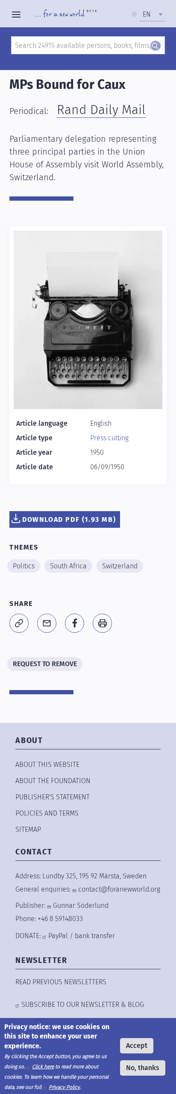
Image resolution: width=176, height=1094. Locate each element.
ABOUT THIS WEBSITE (47, 765)
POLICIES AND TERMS (47, 813)
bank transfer (95, 936)
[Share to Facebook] (74, 623)
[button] (19, 623)
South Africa (68, 566)
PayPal (58, 936)
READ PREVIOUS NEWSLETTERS (60, 982)
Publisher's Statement (52, 797)
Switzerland (120, 566)
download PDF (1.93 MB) (69, 519)
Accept (136, 1045)
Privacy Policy (64, 1087)
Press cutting (109, 438)
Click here (43, 1067)
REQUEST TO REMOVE (45, 664)
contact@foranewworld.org (119, 889)
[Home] (66, 14)
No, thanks (142, 1068)
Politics (24, 566)
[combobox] (152, 14)
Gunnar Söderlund (81, 905)
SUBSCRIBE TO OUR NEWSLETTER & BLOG (82, 1004)
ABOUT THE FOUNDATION (53, 781)
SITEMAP (28, 829)
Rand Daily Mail (101, 109)
